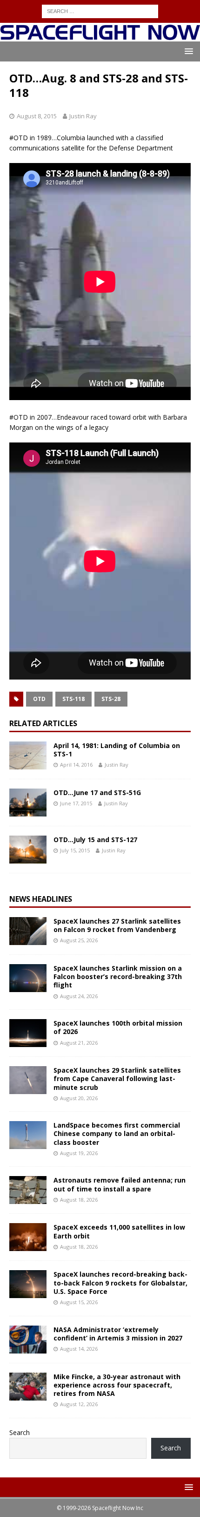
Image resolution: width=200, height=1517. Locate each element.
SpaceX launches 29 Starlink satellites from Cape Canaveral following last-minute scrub (117, 1078)
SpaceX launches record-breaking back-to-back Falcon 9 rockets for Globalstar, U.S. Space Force (120, 1282)
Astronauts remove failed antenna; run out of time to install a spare (119, 1184)
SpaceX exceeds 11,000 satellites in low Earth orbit (119, 1231)
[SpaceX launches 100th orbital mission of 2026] (28, 1033)
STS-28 (110, 699)
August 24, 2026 (79, 996)
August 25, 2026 (79, 940)
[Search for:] (100, 10)
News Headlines (40, 899)
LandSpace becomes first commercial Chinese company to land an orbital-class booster (116, 1133)
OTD (39, 699)
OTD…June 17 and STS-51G (97, 792)
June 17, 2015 (76, 803)
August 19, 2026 (79, 1153)
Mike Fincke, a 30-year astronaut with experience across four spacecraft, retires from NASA (116, 1385)
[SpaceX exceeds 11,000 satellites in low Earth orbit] (28, 1237)
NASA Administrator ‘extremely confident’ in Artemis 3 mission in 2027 (117, 1333)
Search (19, 1432)
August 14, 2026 (79, 1348)
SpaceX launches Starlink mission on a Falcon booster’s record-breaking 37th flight (117, 976)
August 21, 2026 (79, 1042)
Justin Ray (83, 116)
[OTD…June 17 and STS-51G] (28, 802)
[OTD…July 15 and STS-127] (28, 850)
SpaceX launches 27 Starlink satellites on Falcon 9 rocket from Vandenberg (117, 925)
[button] (187, 51)
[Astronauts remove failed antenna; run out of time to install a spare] (28, 1190)
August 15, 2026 (79, 1302)
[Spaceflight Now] (100, 35)
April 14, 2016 (76, 764)
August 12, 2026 (79, 1404)
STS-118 (73, 699)
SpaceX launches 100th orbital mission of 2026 (117, 1027)
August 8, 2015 (37, 116)
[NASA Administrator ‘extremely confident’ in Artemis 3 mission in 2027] (28, 1340)
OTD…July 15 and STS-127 (95, 839)
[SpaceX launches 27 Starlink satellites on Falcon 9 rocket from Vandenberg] (28, 931)
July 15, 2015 (75, 850)
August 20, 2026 (79, 1098)
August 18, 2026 (79, 1199)
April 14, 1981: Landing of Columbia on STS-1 (116, 749)
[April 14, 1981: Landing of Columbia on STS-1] (28, 755)
